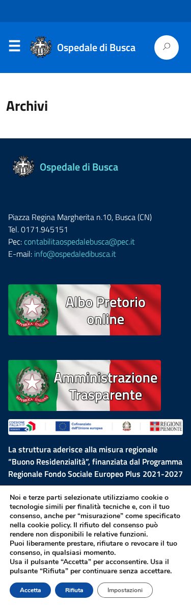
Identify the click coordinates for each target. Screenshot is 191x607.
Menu (14, 48)
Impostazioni (125, 590)
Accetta (30, 590)
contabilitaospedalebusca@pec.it (79, 241)
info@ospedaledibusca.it (75, 254)
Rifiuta (74, 590)
